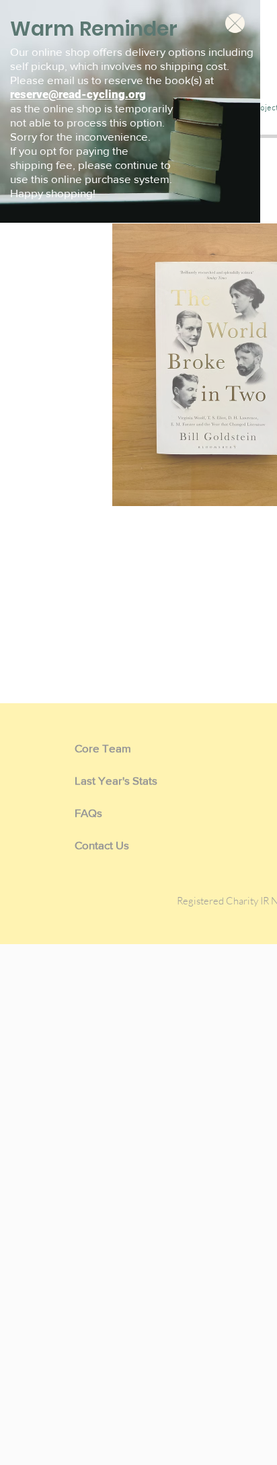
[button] (235, 23)
